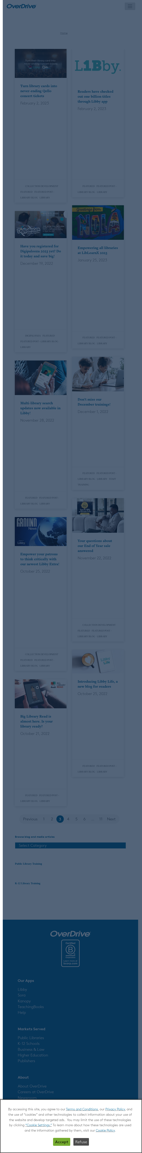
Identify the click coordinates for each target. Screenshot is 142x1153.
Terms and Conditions (82, 1109)
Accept (61, 1141)
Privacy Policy (115, 1109)
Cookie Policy (105, 1130)
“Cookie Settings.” (38, 1125)
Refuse (81, 1142)
